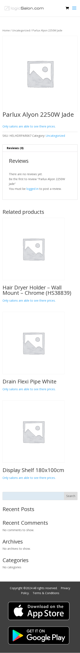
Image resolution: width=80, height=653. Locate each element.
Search (70, 496)
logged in (32, 189)
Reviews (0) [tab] (15, 148)
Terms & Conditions (46, 593)
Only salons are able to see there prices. (29, 126)
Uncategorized (21, 30)
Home (6, 30)
